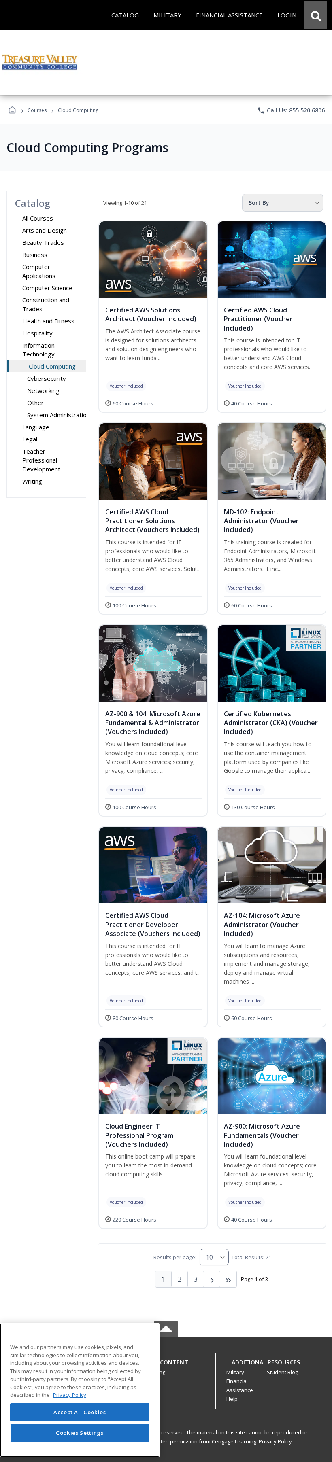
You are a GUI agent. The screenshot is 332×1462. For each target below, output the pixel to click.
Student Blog (282, 1372)
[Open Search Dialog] (315, 15)
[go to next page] (212, 1279)
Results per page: (174, 1257)
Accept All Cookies (79, 1412)
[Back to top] (166, 1367)
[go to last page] (228, 1279)
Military (235, 1372)
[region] (80, 1390)
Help (232, 1399)
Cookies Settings (80, 1433)
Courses (37, 110)
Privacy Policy (275, 1441)
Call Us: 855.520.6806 (291, 110)
